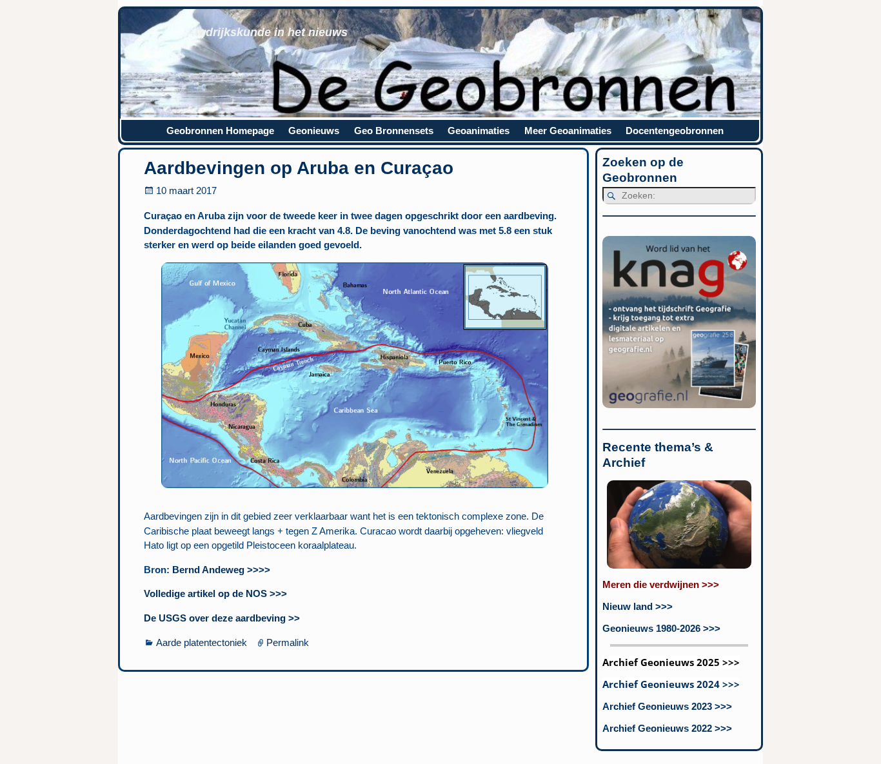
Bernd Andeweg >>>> (221, 569)
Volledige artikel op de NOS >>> (215, 593)
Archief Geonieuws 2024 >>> (671, 684)
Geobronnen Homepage (220, 130)
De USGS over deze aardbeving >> (222, 617)
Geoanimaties (479, 130)
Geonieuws (313, 130)
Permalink (287, 642)
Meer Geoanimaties (567, 130)
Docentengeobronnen (675, 130)
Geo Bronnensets (393, 130)
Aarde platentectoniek (201, 642)
